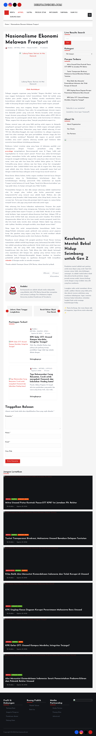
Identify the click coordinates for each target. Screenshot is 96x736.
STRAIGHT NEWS (23, 499)
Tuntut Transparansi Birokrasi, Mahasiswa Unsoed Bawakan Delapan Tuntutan (77, 74)
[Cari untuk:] (78, 39)
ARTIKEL (21, 12)
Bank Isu (32, 709)
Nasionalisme (55, 276)
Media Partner (57, 708)
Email (7, 442)
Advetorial (56, 716)
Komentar (9, 416)
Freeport (56, 273)
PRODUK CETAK (40, 12)
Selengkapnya (36, 359)
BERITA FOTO (10, 570)
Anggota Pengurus (12, 712)
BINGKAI (18, 570)
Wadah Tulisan (34, 705)
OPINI (23, 48)
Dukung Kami (10, 720)
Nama (7, 433)
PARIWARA (64, 12)
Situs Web (8, 451)
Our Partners (71, 133)
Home (7, 24)
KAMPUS (40, 331)
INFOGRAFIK (53, 12)
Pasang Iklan (57, 712)
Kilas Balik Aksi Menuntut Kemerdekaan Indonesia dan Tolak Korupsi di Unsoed (75, 83)
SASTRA (29, 12)
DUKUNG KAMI (15, 17)
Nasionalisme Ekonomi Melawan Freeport (25, 24)
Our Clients (71, 129)
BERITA (12, 12)
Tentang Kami (10, 708)
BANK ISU (74, 12)
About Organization (74, 124)
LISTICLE (49, 368)
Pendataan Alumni (12, 716)
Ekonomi (46, 273)
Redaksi (10, 48)
